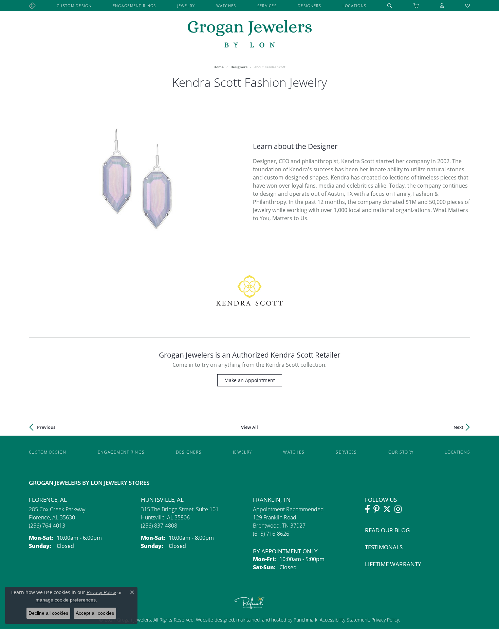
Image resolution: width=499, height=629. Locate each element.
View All (249, 427)
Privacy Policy (384, 619)
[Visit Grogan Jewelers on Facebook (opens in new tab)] (367, 509)
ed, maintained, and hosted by (261, 619)
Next (458, 427)
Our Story (401, 452)
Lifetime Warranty (393, 564)
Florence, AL (48, 499)
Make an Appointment (249, 380)
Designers (309, 5)
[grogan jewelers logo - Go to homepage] (250, 34)
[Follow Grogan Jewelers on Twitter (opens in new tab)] (387, 509)
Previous (46, 427)
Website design (212, 619)
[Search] (389, 5)
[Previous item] (34, 182)
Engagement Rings (134, 5)
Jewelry (186, 5)
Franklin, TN (272, 499)
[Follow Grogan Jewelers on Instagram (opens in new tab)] (398, 509)
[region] (137, 182)
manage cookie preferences (66, 600)
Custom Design (74, 5)
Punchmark (305, 619)
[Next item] (240, 182)
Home (219, 66)
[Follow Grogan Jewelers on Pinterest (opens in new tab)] (376, 509)
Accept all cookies (95, 613)
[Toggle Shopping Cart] (416, 5)
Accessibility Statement (344, 619)
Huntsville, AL (162, 499)
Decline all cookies (48, 613)
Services (267, 5)
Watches (226, 5)
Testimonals (384, 547)
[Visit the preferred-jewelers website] (249, 602)
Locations (355, 5)
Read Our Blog (387, 530)
